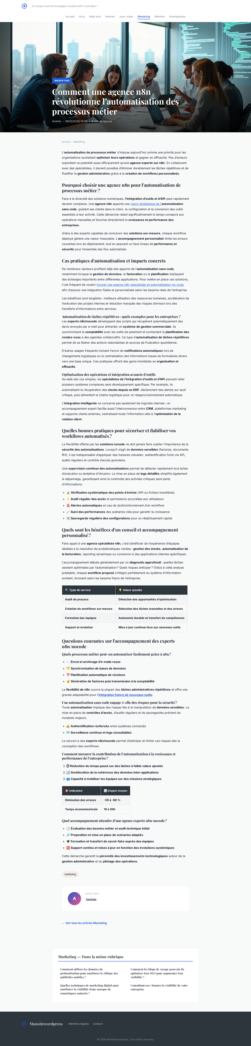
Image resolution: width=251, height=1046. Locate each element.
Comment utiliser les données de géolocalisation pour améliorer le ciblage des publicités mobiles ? (89, 973)
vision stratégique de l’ (146, 204)
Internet (110, 16)
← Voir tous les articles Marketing (84, 923)
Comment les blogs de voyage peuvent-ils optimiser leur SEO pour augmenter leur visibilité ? (157, 973)
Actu (82, 16)
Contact (98, 1023)
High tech (95, 16)
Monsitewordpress (46, 1023)
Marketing (144, 16)
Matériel (160, 16)
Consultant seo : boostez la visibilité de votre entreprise (159, 987)
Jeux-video (126, 16)
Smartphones (177, 16)
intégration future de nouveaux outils (125, 695)
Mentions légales (79, 1023)
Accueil (70, 16)
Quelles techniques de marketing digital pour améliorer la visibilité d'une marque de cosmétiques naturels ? (89, 989)
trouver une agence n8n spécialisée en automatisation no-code (140, 284)
